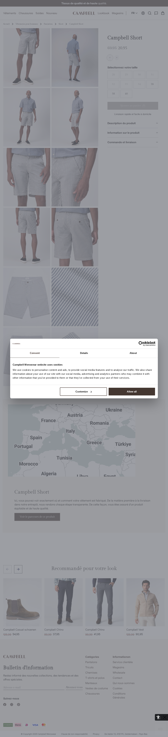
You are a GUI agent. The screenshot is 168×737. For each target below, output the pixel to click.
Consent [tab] (35, 353)
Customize (81, 391)
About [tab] (133, 353)
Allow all (132, 391)
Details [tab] (84, 353)
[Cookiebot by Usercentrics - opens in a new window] (141, 343)
